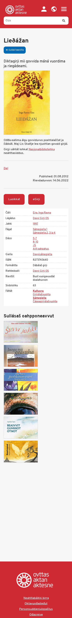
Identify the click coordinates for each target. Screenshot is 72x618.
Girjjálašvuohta (41, 294)
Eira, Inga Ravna (42, 213)
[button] (54, 9)
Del (6, 168)
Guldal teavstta (15, 50)
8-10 (35, 242)
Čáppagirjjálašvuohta (45, 301)
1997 (35, 224)
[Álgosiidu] (17, 9)
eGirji (36, 199)
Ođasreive (36, 615)
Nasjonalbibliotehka (42, 149)
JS (34, 245)
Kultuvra (38, 291)
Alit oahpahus (41, 249)
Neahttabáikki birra (36, 598)
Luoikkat (14, 199)
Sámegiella (39, 298)
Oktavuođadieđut (36, 603)
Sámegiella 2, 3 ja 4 (44, 233)
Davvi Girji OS (41, 218)
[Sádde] (64, 20)
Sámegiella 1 (40, 229)
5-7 (35, 238)
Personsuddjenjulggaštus (36, 609)
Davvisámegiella (42, 254)
